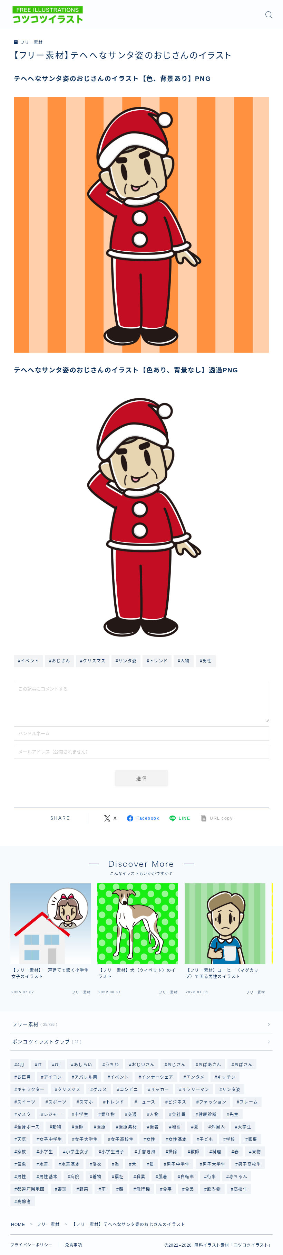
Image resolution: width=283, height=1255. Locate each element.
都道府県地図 (31, 1189)
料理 (217, 1152)
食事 (167, 1189)
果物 (256, 1152)
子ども (206, 1139)
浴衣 (96, 1164)
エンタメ (195, 1077)
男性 (21, 1176)
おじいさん (143, 1064)
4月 (21, 1064)
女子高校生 (122, 1139)
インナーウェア (157, 1077)
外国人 (218, 1127)
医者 (154, 1127)
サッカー (160, 1089)
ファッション (212, 1102)
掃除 (172, 1152)
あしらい (83, 1064)
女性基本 (177, 1139)
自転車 (187, 1176)
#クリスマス (93, 661)
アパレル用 (86, 1077)
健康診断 (207, 1114)
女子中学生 (50, 1139)
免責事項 (73, 1245)
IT (40, 1064)
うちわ (112, 1064)
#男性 (206, 661)
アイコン (53, 1077)
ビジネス (177, 1102)
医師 (79, 1127)
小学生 (46, 1152)
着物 (96, 1176)
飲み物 (214, 1189)
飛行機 (143, 1189)
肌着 (162, 1176)
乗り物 (108, 1114)
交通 (132, 1114)
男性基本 (48, 1176)
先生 (234, 1114)
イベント (119, 1077)
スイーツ (26, 1102)
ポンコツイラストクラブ (45, 1041)
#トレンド (157, 661)
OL (58, 1064)
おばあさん (210, 1064)
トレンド (115, 1102)
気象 (21, 1164)
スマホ (87, 1102)
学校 (230, 1139)
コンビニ (129, 1089)
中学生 (81, 1114)
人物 (154, 1114)
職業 (141, 1176)
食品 (189, 1189)
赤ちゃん (238, 1176)
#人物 (184, 661)
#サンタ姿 (126, 661)
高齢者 (24, 1201)
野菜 (84, 1189)
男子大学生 (214, 1164)
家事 (252, 1139)
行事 (211, 1176)
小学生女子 (77, 1152)
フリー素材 (31, 42)
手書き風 (146, 1152)
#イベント (28, 661)
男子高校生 (249, 1164)
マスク (24, 1114)
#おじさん (59, 661)
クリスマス (69, 1089)
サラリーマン (195, 1089)
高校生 (240, 1189)
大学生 (245, 1127)
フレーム (249, 1102)
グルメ (100, 1089)
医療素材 (128, 1127)
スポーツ (57, 1102)
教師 (195, 1152)
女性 (150, 1139)
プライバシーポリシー (31, 1245)
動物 (57, 1127)
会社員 (179, 1114)
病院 (74, 1176)
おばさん (243, 1064)
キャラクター (31, 1089)
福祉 (119, 1176)
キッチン (226, 1077)
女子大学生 (86, 1139)
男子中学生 (178, 1164)
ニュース (146, 1102)
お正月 (24, 1077)
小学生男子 (112, 1152)
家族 (21, 1152)
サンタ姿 (231, 1089)
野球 (62, 1189)
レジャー (53, 1114)
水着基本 (70, 1164)
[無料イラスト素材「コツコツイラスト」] (47, 15)
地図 (176, 1127)
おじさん (176, 1064)
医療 (101, 1127)
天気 (21, 1139)
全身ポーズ (28, 1127)
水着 (43, 1164)
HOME (18, 1224)
